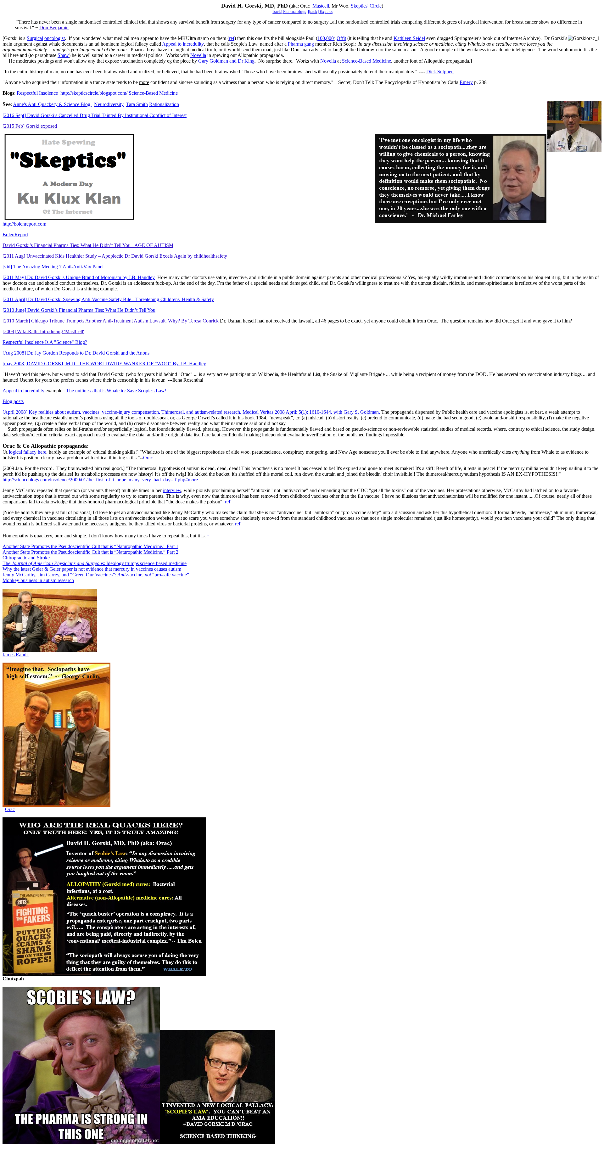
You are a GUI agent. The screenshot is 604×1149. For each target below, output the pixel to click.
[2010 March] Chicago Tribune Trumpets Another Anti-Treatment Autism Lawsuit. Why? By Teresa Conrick (111, 320)
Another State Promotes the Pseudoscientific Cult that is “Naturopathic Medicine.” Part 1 (90, 546)
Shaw (63, 55)
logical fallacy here (27, 452)
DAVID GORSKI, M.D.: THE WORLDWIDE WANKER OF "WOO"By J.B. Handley (116, 363)
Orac (148, 457)
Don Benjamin (54, 27)
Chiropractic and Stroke (26, 557)
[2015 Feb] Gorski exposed (30, 126)
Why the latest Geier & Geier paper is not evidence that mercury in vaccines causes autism (92, 569)
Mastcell (320, 5)
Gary (203, 61)
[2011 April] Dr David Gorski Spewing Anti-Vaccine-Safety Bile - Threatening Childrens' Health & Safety (108, 299)
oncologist (54, 38)
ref (231, 38)
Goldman (232, 61)
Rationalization (164, 104)
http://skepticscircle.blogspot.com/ (93, 93)
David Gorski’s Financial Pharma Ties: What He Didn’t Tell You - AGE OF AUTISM (88, 245)
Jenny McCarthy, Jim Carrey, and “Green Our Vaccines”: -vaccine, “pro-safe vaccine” (96, 574)
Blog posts (13, 401)
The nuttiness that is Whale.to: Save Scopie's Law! (116, 390)
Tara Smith (137, 104)
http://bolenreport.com (24, 224)
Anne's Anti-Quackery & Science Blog (52, 104)
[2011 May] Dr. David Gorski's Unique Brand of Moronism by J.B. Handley (79, 277)
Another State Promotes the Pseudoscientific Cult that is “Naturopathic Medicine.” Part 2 (90, 552)
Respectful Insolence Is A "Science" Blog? (45, 342)
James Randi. (16, 654)
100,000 (325, 38)
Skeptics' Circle (366, 5)
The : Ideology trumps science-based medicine (95, 563)
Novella (198, 55)
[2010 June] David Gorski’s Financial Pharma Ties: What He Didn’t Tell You (79, 310)
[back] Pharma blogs (288, 11)
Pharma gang (301, 44)
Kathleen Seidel (409, 38)
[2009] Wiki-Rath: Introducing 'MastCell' (43, 331)
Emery (466, 82)
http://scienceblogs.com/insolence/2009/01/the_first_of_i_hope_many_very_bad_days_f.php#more (100, 479)
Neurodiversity (109, 104)
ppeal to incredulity (183, 44)
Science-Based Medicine (366, 61)
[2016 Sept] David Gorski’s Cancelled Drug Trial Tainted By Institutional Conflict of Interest (95, 115)
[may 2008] (15, 363)
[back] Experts (320, 11)
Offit (341, 38)
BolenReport (15, 234)
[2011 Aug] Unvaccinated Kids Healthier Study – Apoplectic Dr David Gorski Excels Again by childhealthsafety (115, 256)
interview (172, 490)
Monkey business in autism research (38, 580)
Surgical (35, 38)
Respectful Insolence (37, 93)
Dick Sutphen (440, 71)
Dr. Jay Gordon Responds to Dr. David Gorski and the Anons (76, 353)
